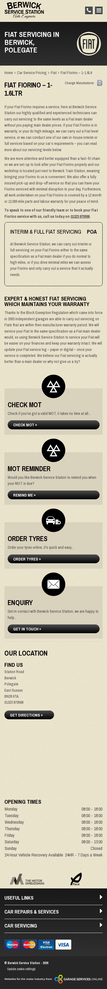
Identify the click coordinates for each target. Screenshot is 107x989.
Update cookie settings (21, 969)
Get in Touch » (27, 629)
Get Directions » (26, 715)
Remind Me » (24, 495)
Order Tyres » (27, 559)
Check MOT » (25, 425)
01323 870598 (80, 216)
